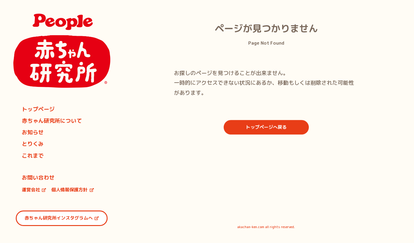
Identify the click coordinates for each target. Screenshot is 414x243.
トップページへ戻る (265, 127)
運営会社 (31, 190)
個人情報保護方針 (69, 190)
